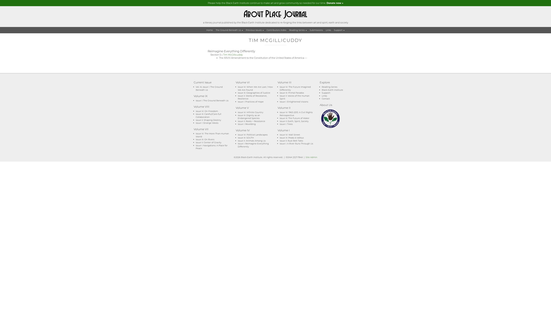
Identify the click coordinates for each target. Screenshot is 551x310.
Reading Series (297, 30)
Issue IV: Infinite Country (250, 112)
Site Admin (311, 157)
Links (328, 30)
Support (338, 30)
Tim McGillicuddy (233, 54)
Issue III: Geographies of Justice (254, 92)
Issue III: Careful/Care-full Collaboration (208, 115)
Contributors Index (276, 30)
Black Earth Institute (332, 90)
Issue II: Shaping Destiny (208, 120)
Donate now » (335, 2)
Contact (326, 98)
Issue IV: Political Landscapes (253, 134)
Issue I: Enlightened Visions (294, 101)
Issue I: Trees (286, 124)
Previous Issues (254, 30)
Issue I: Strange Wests (207, 123)
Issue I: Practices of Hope (251, 101)
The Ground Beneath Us (228, 30)
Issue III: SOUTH (246, 137)
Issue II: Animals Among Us (252, 140)
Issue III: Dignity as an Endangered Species (249, 117)
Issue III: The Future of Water (294, 118)
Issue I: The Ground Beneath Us (212, 100)
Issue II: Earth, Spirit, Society (294, 121)
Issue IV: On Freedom (207, 111)
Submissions (316, 30)
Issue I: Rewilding (247, 124)
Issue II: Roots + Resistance (251, 121)
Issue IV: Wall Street (290, 134)
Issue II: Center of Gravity (208, 142)
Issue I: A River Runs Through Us (296, 143)
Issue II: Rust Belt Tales (291, 140)
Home (209, 30)
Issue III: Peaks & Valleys (292, 137)
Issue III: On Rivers (205, 139)
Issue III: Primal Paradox (292, 92)
